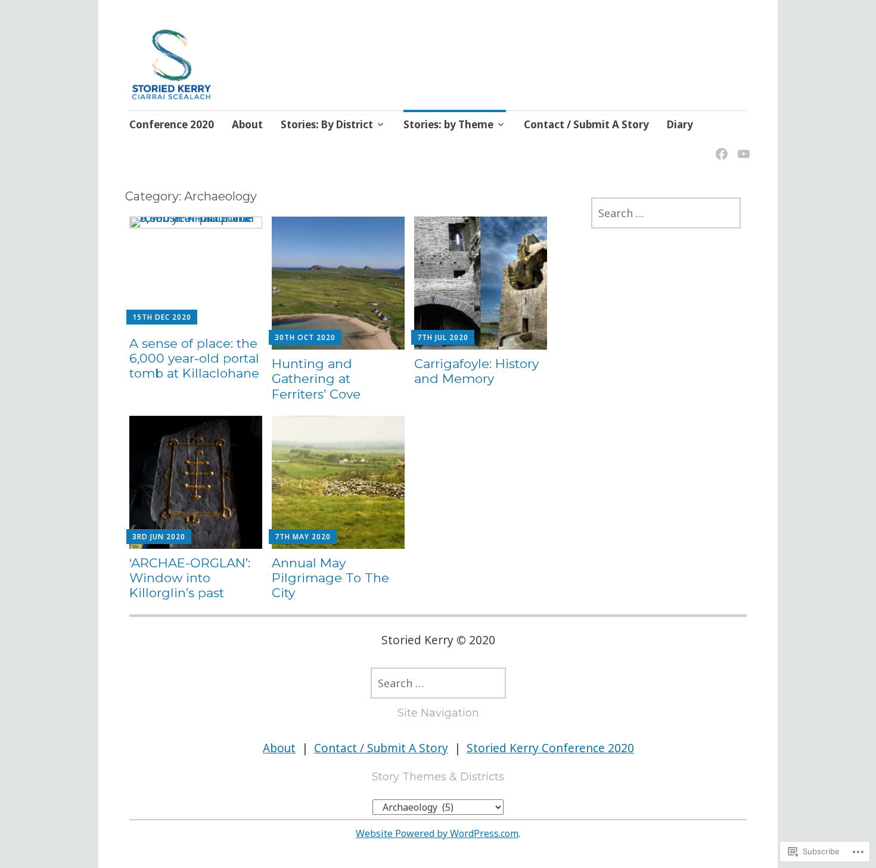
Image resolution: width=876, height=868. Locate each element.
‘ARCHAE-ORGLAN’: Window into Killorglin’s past (189, 577)
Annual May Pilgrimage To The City (330, 577)
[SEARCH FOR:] (666, 212)
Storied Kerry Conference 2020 (550, 748)
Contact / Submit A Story (586, 124)
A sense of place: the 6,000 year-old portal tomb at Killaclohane (194, 358)
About (247, 124)
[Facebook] (720, 146)
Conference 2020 (171, 124)
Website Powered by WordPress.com (437, 833)
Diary (680, 124)
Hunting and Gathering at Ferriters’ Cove (316, 378)
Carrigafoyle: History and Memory (476, 371)
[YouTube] (742, 146)
